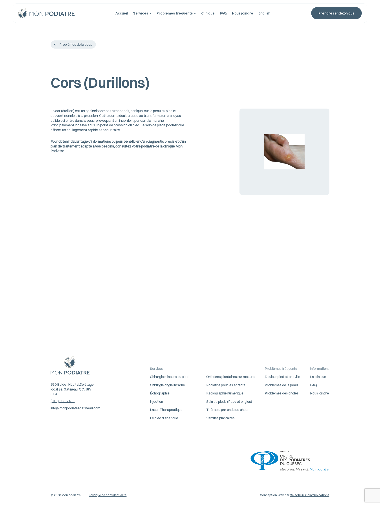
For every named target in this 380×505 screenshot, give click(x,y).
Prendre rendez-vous (336, 13)
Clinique (208, 13)
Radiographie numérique (224, 393)
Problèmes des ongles (282, 393)
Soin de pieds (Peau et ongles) (229, 401)
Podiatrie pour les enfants (225, 385)
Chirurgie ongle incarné (167, 385)
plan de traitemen (64, 146)
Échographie (160, 393)
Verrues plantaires (220, 418)
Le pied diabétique (164, 418)
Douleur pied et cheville (282, 376)
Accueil (121, 13)
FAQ (223, 13)
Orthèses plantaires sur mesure (230, 376)
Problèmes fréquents (175, 13)
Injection (156, 401)
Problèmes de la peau (75, 44)
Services (140, 13)
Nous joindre (242, 13)
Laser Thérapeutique (166, 409)
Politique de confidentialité (107, 495)
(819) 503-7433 (63, 401)
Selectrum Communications (309, 495)
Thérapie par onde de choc (227, 409)
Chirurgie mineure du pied (169, 376)
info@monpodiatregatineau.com (75, 408)
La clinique (318, 376)
